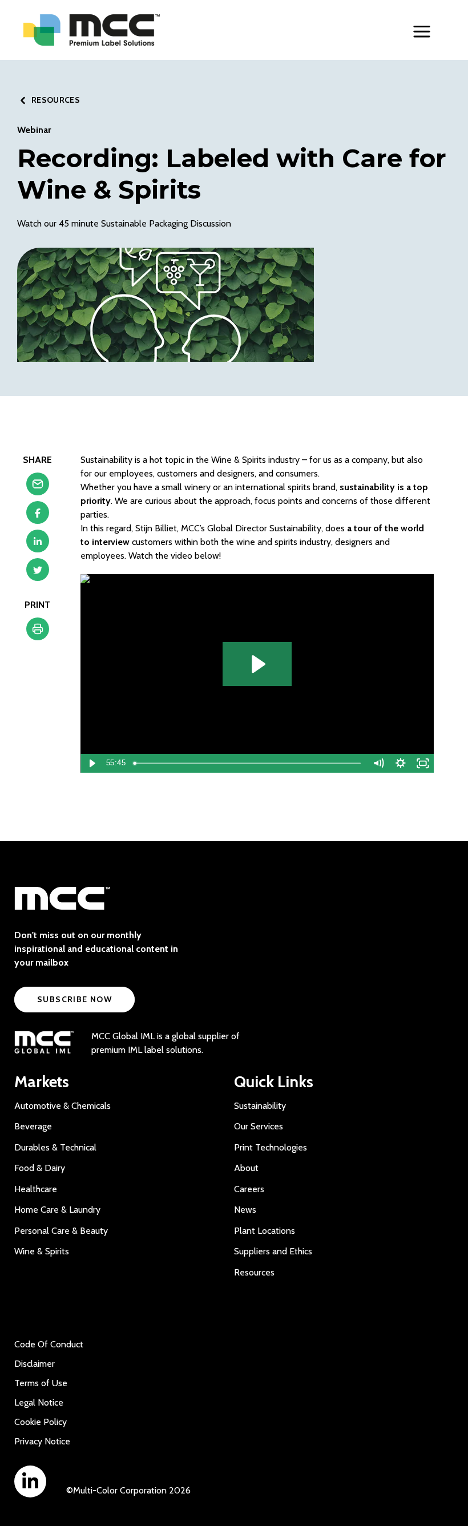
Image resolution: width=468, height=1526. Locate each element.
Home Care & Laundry (57, 1209)
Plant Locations (264, 1230)
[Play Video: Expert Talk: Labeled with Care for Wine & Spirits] (257, 664)
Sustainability (260, 1105)
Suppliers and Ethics (273, 1251)
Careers (249, 1189)
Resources (254, 1272)
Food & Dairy (39, 1167)
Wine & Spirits (41, 1251)
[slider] (248, 763)
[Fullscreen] (422, 763)
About (246, 1167)
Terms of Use (40, 1383)
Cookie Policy (40, 1421)
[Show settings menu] (401, 763)
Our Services (258, 1126)
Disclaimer (34, 1363)
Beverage (33, 1126)
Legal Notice (38, 1402)
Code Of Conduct (48, 1344)
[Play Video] (91, 763)
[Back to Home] (114, 30)
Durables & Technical (55, 1147)
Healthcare (35, 1189)
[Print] (37, 631)
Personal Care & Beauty (61, 1230)
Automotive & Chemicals (62, 1105)
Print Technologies (270, 1147)
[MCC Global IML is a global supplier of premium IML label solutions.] (44, 1043)
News (245, 1209)
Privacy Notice (42, 1441)
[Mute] (379, 763)
